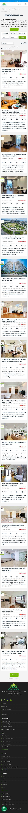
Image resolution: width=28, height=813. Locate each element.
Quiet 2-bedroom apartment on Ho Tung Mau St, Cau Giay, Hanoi (13, 70)
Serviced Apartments (15, 9)
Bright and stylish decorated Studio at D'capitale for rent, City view (12, 484)
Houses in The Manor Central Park (10, 767)
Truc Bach (4, 784)
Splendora (4, 781)
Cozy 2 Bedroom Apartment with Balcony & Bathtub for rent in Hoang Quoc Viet (14, 360)
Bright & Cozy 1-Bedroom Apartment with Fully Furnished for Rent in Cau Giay (13, 652)
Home (2, 9)
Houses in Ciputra (6, 758)
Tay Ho (3, 787)
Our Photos (4, 714)
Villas (3, 733)
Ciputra (3, 779)
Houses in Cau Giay (6, 764)
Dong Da (4, 776)
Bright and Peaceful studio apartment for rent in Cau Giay (13, 401)
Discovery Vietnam (6, 709)
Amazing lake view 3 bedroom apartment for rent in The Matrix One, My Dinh (13, 238)
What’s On (4, 706)
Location (4, 773)
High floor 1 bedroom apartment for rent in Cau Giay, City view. (14, 443)
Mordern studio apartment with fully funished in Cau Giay (12, 610)
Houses (4, 753)
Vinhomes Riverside (6, 744)
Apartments (7, 9)
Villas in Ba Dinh (5, 746)
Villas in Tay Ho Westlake (7, 738)
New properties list (6, 796)
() (20, 4)
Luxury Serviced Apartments (8, 729)
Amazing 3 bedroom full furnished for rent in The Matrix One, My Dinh (14, 155)
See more (14, 674)
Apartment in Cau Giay (6, 11)
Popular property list (6, 799)
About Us (4, 703)
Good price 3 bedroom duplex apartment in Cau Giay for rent (14, 569)
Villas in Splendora (6, 741)
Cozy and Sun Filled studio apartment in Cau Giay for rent (13, 526)
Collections (5, 793)
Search (23, 37)
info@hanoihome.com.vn (16, 695)
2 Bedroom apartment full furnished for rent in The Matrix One (13, 196)
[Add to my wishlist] (24, 64)
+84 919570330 (16, 693)
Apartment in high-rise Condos (9, 723)
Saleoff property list (6, 802)
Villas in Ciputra (5, 736)
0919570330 (8, 1)
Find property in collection (8, 804)
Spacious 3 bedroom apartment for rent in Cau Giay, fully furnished (13, 320)
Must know (4, 712)
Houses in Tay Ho (6, 756)
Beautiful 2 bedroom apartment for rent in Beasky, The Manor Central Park (13, 111)
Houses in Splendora (6, 761)
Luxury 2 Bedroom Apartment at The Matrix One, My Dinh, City (14, 279)
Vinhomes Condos (6, 721)
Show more (14, 29)
